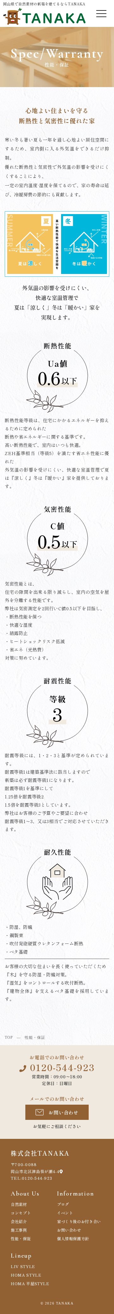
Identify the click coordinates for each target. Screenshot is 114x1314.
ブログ (63, 1204)
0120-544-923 (62, 1067)
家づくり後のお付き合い (79, 1221)
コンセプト (21, 1213)
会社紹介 (19, 1221)
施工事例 (19, 1230)
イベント (65, 1213)
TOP (9, 1037)
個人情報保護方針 (73, 1239)
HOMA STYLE (26, 1275)
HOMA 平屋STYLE (30, 1283)
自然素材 (19, 1204)
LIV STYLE (23, 1266)
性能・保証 (21, 1239)
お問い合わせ (63, 1112)
